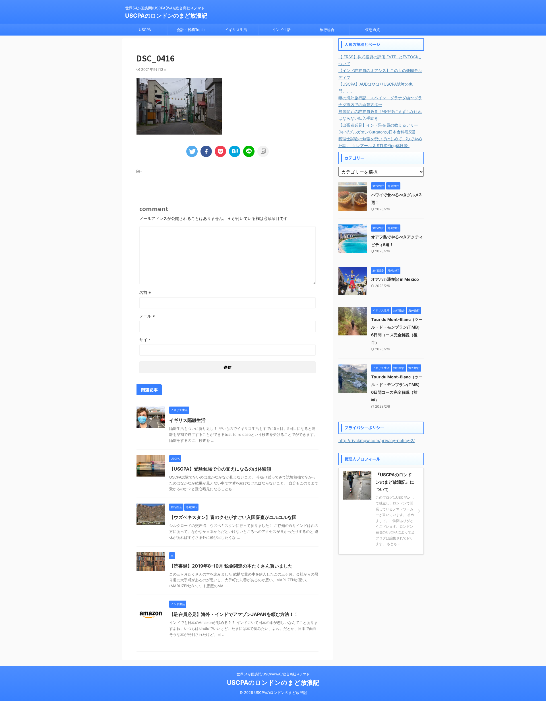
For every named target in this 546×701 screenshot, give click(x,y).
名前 (145, 292)
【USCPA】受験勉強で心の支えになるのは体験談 (220, 469)
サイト (145, 339)
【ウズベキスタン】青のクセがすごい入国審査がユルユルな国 (233, 517)
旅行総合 (327, 29)
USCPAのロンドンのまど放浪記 (166, 15)
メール (147, 316)
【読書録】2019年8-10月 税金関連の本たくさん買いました (231, 566)
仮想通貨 (372, 29)
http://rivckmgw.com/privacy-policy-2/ (376, 440)
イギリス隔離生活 (187, 420)
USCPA (145, 29)
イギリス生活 (236, 29)
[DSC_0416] (234, 151)
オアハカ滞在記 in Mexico (395, 279)
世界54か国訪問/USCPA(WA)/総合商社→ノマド (273, 674)
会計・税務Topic (190, 29)
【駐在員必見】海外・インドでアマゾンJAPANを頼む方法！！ (233, 614)
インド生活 (281, 29)
